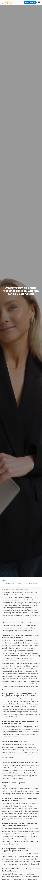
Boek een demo (30, 2)
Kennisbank (6, 580)
